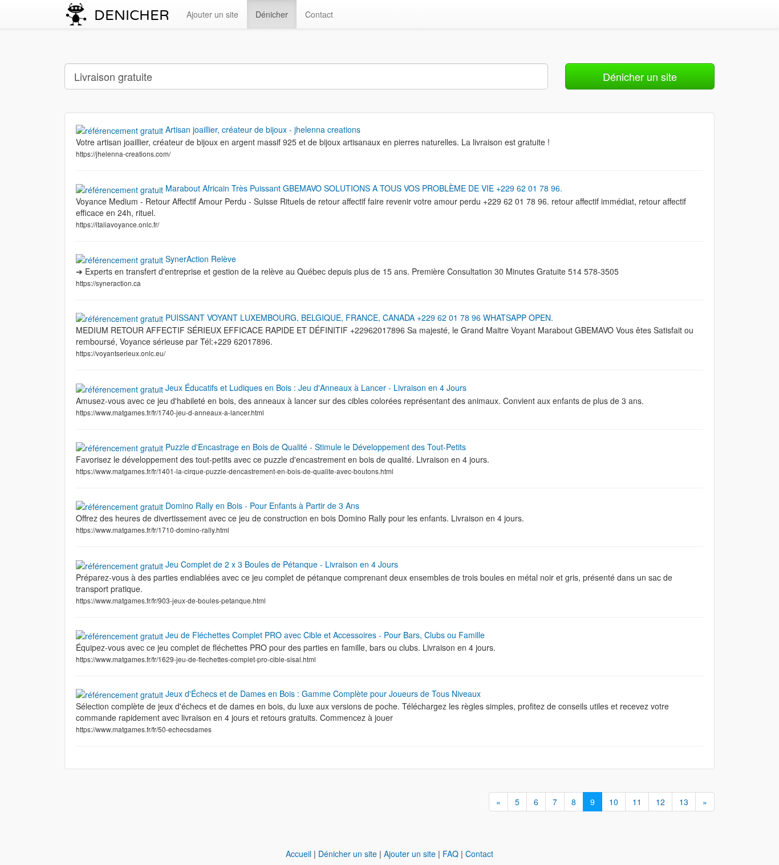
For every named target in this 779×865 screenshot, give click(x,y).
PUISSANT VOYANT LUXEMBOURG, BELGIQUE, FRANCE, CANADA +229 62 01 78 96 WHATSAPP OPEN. (358, 317)
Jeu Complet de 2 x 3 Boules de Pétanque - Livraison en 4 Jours (280, 564)
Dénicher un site (640, 76)
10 (613, 801)
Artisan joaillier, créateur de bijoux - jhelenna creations (261, 129)
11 (637, 801)
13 (683, 801)
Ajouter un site (212, 14)
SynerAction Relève (199, 258)
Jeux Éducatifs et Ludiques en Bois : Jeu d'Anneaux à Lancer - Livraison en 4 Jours (314, 387)
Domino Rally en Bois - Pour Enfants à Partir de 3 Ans (261, 505)
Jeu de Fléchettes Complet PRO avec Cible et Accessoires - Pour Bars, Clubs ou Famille (324, 634)
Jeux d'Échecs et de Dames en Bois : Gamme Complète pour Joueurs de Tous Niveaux (322, 693)
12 (660, 801)
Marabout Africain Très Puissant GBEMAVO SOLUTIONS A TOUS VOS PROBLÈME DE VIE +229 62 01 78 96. (362, 188)
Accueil (298, 853)
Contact (319, 14)
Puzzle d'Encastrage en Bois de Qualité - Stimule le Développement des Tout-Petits (314, 446)
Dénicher (271, 14)
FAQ (451, 853)
